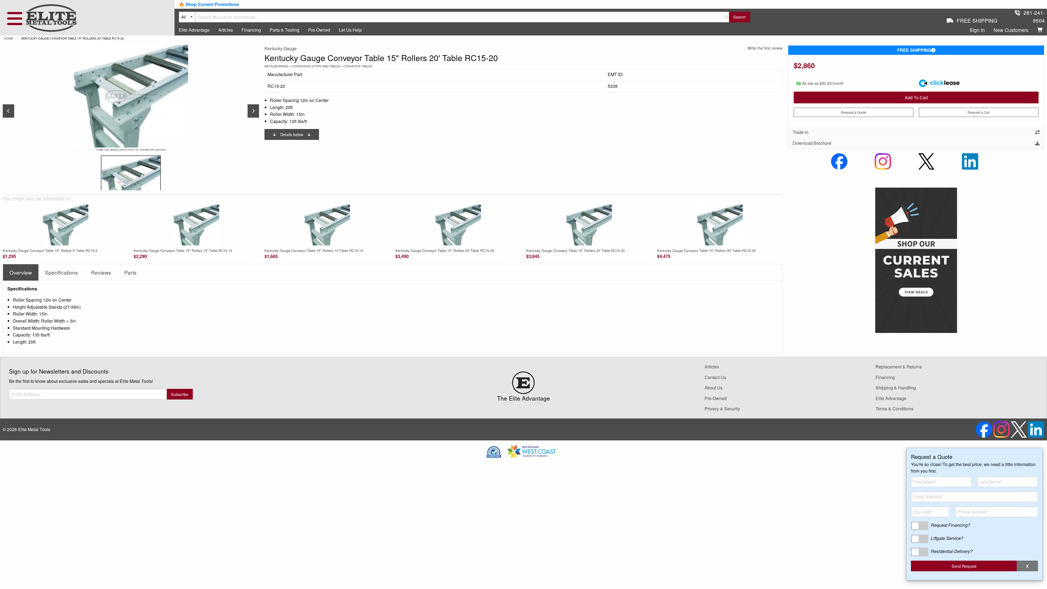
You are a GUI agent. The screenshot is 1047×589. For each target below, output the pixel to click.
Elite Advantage (194, 30)
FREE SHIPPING (914, 50)
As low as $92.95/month (823, 83)
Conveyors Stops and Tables (316, 66)
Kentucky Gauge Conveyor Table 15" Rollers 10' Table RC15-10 (313, 250)
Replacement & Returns (898, 366)
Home (8, 38)
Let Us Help (350, 30)
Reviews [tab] (101, 272)
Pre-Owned (319, 30)
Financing (251, 30)
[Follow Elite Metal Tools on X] (926, 161)
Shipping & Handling (895, 387)
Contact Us (715, 377)
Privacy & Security (722, 408)
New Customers (1011, 29)
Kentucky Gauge (280, 48)
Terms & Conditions (894, 408)
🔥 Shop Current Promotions (209, 4)
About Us (714, 387)
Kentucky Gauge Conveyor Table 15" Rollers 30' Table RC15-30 (575, 250)
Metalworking (276, 66)
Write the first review (765, 48)
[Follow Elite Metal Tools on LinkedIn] (970, 161)
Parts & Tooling (284, 30)
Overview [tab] (21, 272)
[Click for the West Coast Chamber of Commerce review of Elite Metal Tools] (531, 451)
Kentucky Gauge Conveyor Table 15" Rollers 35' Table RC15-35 (706, 250)
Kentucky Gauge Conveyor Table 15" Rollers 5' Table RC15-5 (50, 250)
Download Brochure (812, 143)
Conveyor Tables (358, 66)
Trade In (800, 132)
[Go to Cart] (1040, 30)
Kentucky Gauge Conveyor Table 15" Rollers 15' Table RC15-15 (183, 250)
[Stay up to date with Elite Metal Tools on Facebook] (839, 161)
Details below (291, 134)
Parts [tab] (130, 272)
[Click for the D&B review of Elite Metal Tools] (494, 451)
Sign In (977, 29)
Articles (225, 30)
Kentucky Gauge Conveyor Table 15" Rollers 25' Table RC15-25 (444, 250)
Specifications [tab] (61, 272)
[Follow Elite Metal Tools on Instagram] (883, 161)
